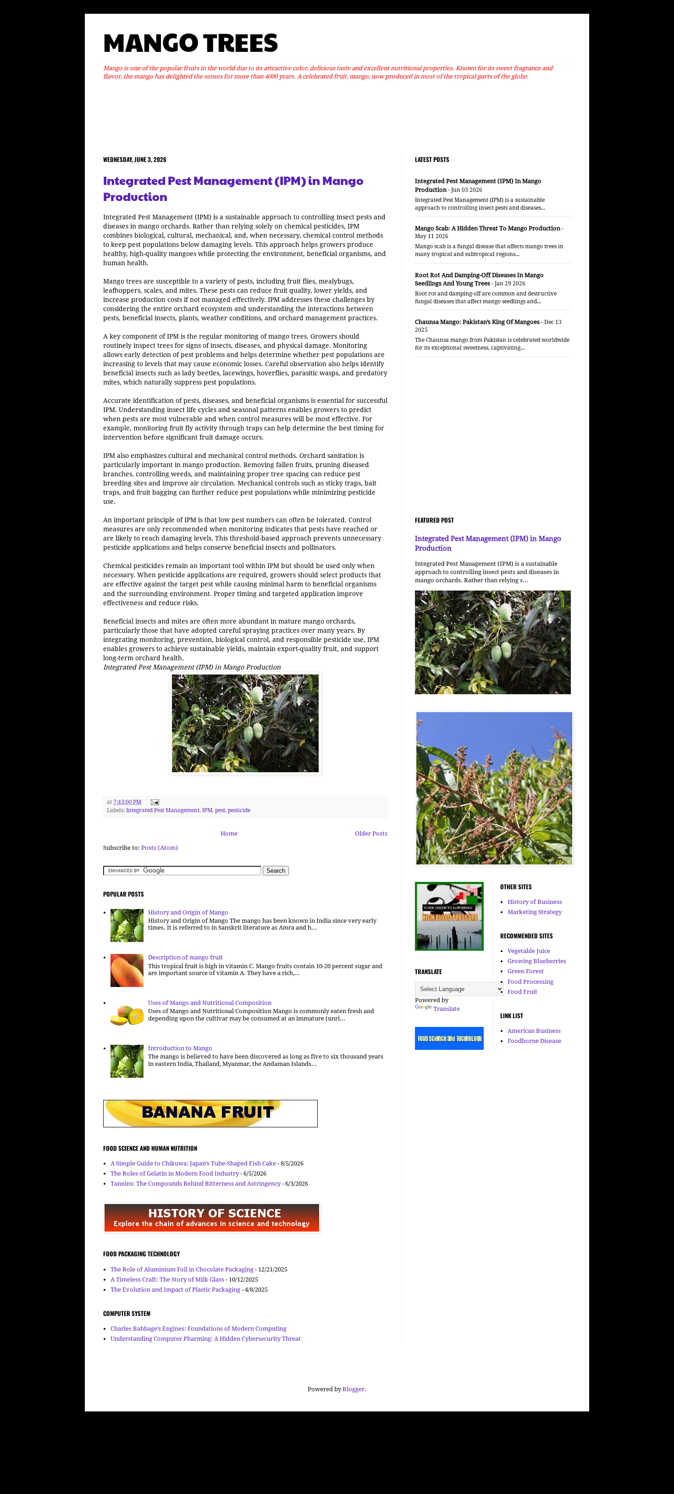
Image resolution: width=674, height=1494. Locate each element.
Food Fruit (522, 991)
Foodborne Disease (534, 1040)
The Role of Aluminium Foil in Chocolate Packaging (182, 1269)
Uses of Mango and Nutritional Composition (209, 1002)
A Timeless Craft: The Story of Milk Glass (167, 1279)
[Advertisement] (337, 115)
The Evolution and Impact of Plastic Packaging (175, 1289)
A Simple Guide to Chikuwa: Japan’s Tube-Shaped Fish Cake (193, 1163)
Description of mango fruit (185, 957)
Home (229, 833)
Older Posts (371, 833)
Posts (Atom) (159, 847)
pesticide (239, 810)
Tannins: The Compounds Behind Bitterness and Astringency (195, 1183)
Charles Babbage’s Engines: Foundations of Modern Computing (198, 1328)
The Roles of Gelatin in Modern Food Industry (174, 1173)
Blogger (354, 1389)
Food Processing (530, 981)
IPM (207, 810)
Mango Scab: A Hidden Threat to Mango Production (487, 228)
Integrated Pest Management (162, 810)
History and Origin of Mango (188, 912)
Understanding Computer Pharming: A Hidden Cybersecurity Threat (205, 1338)
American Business (534, 1030)
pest (220, 810)
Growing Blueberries (537, 961)
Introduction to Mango (180, 1048)
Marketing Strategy (535, 912)
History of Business (535, 901)
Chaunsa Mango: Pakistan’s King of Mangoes (477, 321)
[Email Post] (153, 802)
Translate (446, 1008)
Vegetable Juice (529, 951)
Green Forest (526, 971)
